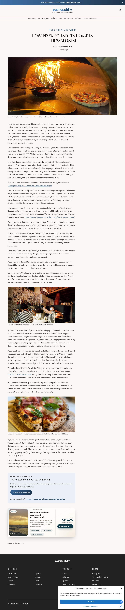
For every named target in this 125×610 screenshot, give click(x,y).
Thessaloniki (19, 543)
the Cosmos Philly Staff (63, 46)
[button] (121, 588)
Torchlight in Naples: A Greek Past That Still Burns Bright (30, 185)
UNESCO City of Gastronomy (19, 374)
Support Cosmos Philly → (74, 2)
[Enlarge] (73, 289)
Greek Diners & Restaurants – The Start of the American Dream (49, 217)
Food (10, 543)
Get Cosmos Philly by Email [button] (21, 492)
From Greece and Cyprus (62, 30)
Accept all (91, 601)
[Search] (120, 10)
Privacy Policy (94, 606)
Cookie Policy (86, 606)
